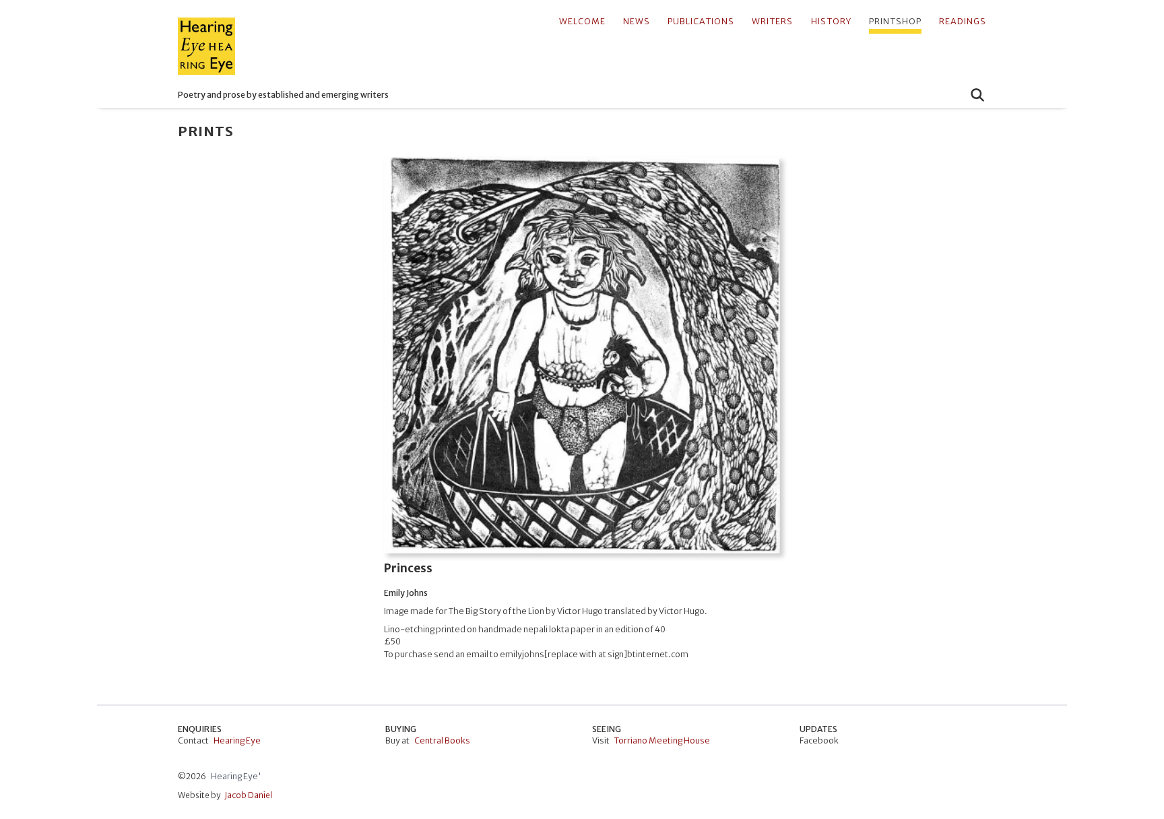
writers (772, 21)
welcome (582, 21)
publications (701, 21)
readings (962, 21)
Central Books (442, 740)
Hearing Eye (237, 740)
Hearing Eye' (236, 776)
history (831, 21)
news (636, 21)
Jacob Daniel (248, 795)
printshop (895, 21)
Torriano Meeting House (662, 740)
